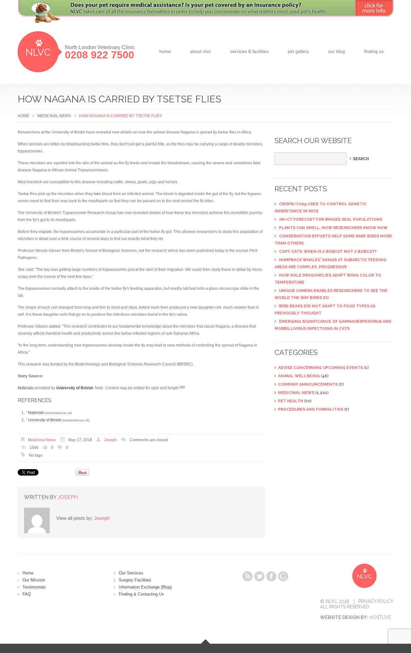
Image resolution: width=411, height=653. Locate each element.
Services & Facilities (249, 51)
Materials (26, 388)
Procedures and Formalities (310, 409)
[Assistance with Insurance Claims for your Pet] (205, 15)
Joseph (110, 440)
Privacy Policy (375, 601)
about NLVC (200, 51)
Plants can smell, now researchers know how (333, 228)
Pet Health (290, 401)
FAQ (26, 594)
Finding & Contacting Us (141, 594)
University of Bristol (44, 420)
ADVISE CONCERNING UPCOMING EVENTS (320, 367)
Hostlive (380, 617)
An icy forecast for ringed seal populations (330, 219)
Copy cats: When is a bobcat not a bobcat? (328, 251)
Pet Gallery (298, 51)
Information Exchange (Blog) (145, 587)
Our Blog (336, 51)
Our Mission (33, 580)
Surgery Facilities (135, 580)
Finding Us (374, 51)
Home (165, 51)
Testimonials (34, 587)
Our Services (131, 573)
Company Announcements (308, 384)
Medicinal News (54, 116)
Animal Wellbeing (299, 376)
